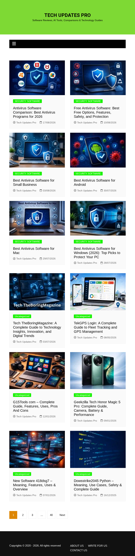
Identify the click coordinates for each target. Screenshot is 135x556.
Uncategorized (22, 316)
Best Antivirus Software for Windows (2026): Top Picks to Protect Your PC (97, 253)
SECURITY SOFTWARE (27, 101)
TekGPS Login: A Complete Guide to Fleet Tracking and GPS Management (95, 327)
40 (51, 514)
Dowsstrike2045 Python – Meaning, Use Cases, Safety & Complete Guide (98, 485)
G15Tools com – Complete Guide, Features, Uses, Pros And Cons (35, 406)
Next (62, 514)
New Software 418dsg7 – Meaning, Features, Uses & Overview (34, 485)
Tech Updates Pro (26, 122)
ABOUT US (77, 545)
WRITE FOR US (97, 545)
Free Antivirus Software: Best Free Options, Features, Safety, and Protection (96, 112)
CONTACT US (78, 550)
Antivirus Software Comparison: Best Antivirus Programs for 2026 (34, 112)
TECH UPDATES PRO (67, 15)
